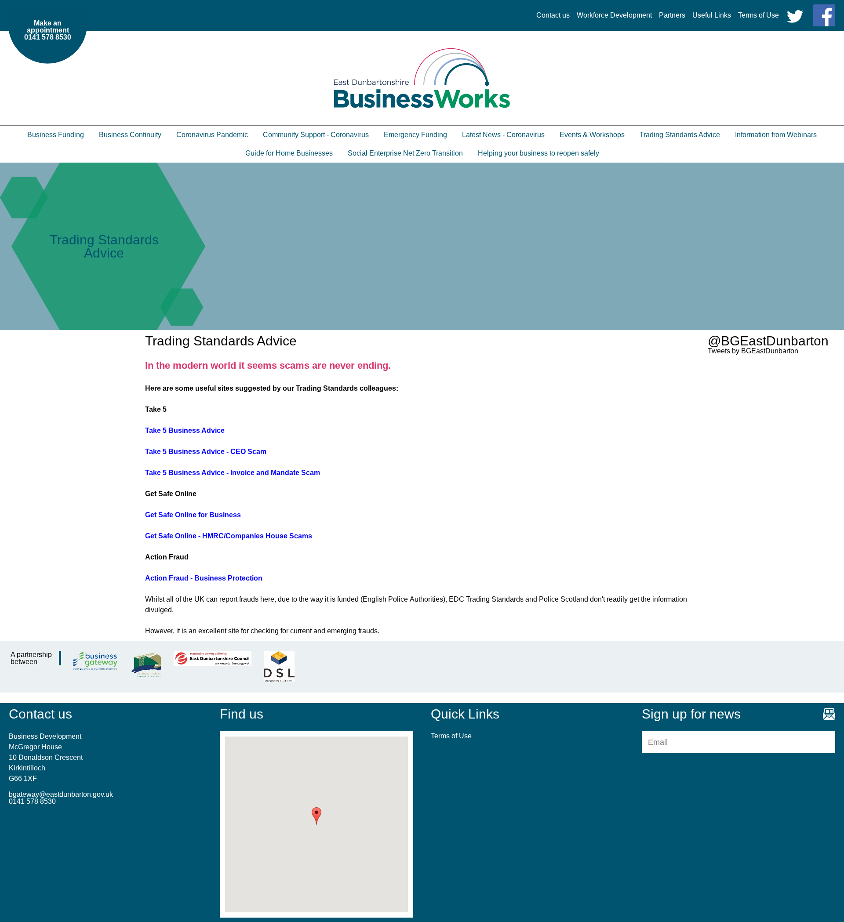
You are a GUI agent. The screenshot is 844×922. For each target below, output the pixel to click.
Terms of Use (758, 15)
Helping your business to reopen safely (538, 153)
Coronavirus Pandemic (212, 134)
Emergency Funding (415, 134)
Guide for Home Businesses (289, 153)
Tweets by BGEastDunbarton (753, 351)
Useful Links (711, 15)
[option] (422, 246)
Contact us (553, 15)
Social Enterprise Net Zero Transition (405, 153)
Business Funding (55, 134)
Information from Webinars (776, 134)
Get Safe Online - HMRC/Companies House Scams (228, 536)
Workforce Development (614, 15)
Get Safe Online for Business (193, 515)
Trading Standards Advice (680, 134)
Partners (672, 15)
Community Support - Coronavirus (316, 134)
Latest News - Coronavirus (503, 134)
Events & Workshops (592, 134)
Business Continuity (130, 134)
